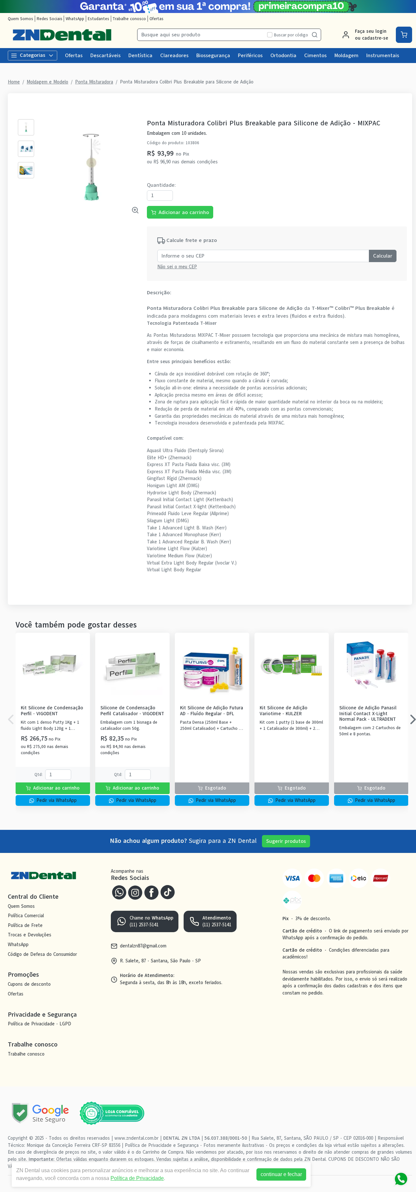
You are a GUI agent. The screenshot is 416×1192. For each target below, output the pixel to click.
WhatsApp (75, 18)
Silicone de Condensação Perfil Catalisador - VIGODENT (132, 710)
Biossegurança (213, 55)
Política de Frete (25, 925)
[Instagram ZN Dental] (135, 892)
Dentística (140, 55)
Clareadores (174, 55)
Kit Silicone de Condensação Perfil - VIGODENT (52, 710)
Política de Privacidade (137, 1178)
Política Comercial (26, 915)
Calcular (382, 256)
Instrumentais (382, 55)
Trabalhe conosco (129, 18)
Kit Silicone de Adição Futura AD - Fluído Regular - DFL (211, 710)
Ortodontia (283, 55)
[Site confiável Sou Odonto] (111, 1113)
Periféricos (250, 55)
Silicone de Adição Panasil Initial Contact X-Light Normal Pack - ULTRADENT (367, 713)
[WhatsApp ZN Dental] (119, 892)
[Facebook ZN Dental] (151, 892)
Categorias (32, 55)
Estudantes (98, 18)
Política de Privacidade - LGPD (39, 1024)
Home (14, 82)
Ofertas (156, 18)
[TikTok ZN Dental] (168, 892)
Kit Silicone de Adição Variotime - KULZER (283, 710)
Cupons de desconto (29, 984)
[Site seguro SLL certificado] (40, 1113)
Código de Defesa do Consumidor (42, 954)
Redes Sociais (49, 18)
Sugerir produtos (286, 841)
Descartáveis (105, 55)
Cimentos (315, 55)
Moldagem (346, 55)
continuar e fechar (281, 1174)
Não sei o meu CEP (177, 266)
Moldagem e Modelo (47, 82)
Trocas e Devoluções (29, 935)
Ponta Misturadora (94, 82)
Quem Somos (20, 18)
